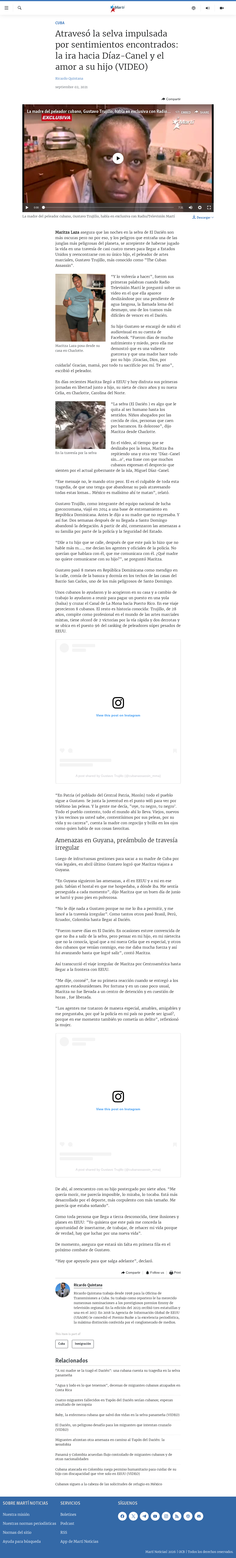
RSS (63, 1532)
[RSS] (177, 1516)
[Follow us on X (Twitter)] (133, 1516)
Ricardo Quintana (69, 78)
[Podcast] (194, 8)
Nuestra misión (16, 1514)
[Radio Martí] (208, 8)
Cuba (60, 23)
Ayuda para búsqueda (22, 1541)
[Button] (171, 99)
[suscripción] (199, 1516)
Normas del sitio (17, 1532)
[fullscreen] (209, 207)
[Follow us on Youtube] (155, 1516)
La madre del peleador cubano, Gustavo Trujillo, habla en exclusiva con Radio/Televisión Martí (112, 112)
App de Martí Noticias (79, 1541)
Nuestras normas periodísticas (29, 1523)
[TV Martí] (222, 8)
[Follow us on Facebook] (122, 1516)
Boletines (68, 1514)
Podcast (67, 1523)
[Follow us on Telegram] (144, 1516)
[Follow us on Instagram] (166, 1516)
